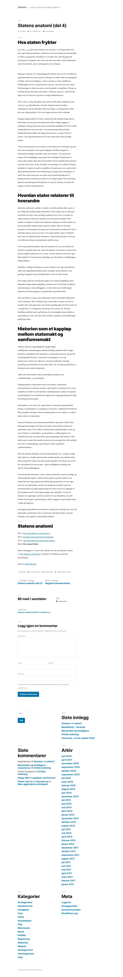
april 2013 (67, 811)
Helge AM (23, 777)
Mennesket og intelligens (75, 730)
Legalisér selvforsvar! (44, 777)
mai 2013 (66, 807)
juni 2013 (66, 803)
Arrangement (25, 902)
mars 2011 (67, 877)
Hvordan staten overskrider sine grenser (39, 540)
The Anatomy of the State (30, 554)
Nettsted (21, 674)
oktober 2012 (69, 822)
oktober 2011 (69, 851)
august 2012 (68, 825)
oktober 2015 (69, 770)
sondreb (22, 31)
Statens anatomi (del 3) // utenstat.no (34, 612)
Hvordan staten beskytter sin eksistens (38, 537)
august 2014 (68, 789)
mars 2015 (67, 781)
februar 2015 (69, 785)
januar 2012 (68, 844)
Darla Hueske (30, 564)
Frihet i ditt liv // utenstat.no (33, 781)
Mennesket (24, 928)
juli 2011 (66, 862)
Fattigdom (23, 909)
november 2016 (70, 763)
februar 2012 (69, 840)
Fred (20, 913)
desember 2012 (70, 818)
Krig (20, 924)
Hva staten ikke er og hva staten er (36, 533)
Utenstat (22, 7)
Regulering (24, 939)
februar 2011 (68, 880)
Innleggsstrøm (69, 906)
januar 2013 (68, 814)
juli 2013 (66, 800)
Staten (68, 572)
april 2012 (67, 836)
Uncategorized (26, 953)
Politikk (22, 935)
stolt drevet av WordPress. (33, 970)
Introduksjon (48, 572)
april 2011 (67, 873)
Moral (21, 931)
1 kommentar (49, 31)
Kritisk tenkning (70, 734)
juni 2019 (66, 756)
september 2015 (71, 774)
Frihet (21, 917)
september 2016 (71, 767)
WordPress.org (70, 913)
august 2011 (68, 858)
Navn (20, 663)
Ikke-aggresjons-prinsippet (33, 784)
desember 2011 (70, 847)
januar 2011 (68, 884)
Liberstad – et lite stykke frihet (78, 738)
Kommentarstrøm (71, 909)
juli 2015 (66, 778)
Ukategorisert (25, 950)
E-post (51, 663)
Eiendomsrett (25, 906)
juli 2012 (66, 829)
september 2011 (70, 855)
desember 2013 (70, 796)
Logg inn (66, 902)
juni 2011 (66, 866)
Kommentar (21, 636)
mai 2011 (66, 869)
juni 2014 (67, 792)
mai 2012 (66, 833)
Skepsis (22, 946)
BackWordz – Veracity (73, 727)
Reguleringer (61, 572)
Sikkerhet (23, 942)
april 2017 (67, 759)
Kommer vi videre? (72, 723)
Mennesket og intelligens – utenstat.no (32, 766)
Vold (20, 957)
